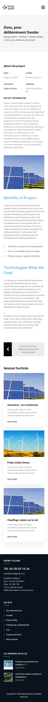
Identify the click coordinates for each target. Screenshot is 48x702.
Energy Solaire (27, 694)
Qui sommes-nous (14, 610)
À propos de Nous (14, 634)
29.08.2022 (19, 668)
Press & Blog (11, 620)
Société (9, 615)
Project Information (15, 98)
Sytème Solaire (10, 88)
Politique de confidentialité (17, 625)
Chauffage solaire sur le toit (22, 520)
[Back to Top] (43, 698)
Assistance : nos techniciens (22, 404)
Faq (7, 630)
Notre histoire (12, 639)
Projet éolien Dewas (18, 462)
